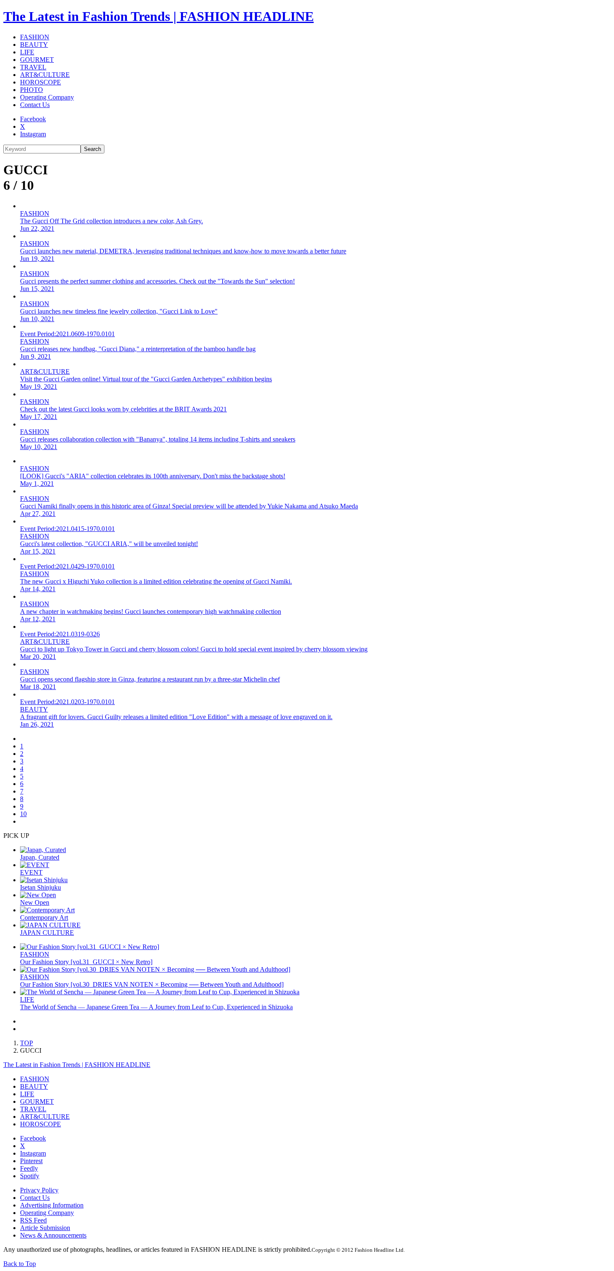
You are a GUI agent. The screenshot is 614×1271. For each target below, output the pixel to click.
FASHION (34, 37)
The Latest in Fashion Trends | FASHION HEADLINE (158, 16)
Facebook (33, 119)
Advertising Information (52, 1205)
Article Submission (45, 1227)
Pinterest (31, 1160)
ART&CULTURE (45, 74)
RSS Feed (33, 1220)
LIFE (27, 52)
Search (92, 149)
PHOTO (31, 89)
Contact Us (35, 104)
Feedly (29, 1168)
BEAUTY (34, 44)
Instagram (33, 134)
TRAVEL (33, 67)
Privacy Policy (39, 1190)
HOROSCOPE (40, 82)
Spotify (29, 1175)
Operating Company (47, 97)
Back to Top (19, 1263)
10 (23, 813)
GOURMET (37, 59)
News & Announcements (53, 1235)
